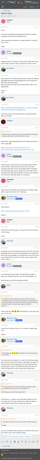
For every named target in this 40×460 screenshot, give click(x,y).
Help (30, 453)
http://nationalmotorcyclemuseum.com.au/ (15, 211)
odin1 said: (5, 350)
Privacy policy (23, 453)
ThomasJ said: (6, 296)
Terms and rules (13, 453)
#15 (38, 380)
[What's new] (38, 7)
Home (35, 453)
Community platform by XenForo (16, 458)
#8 (38, 203)
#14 (38, 346)
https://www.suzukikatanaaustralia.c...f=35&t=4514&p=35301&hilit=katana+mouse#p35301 (19, 109)
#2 (38, 58)
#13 (38, 325)
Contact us (4, 453)
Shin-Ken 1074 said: (7, 419)
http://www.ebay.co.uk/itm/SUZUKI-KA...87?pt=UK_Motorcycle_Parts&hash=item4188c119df (17, 149)
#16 (38, 415)
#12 (38, 292)
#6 (38, 161)
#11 (38, 271)
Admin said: (5, 131)
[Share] (35, 27)
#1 (38, 27)
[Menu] (2, 7)
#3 (38, 75)
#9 (38, 227)
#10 (38, 248)
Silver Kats (6, 450)
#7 (38, 186)
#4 (38, 104)
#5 (38, 127)
